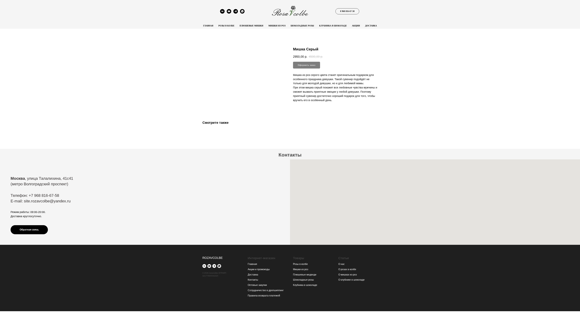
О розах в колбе (347, 269)
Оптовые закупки (257, 285)
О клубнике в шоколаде (351, 279)
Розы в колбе (226, 26)
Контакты (253, 279)
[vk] (222, 12)
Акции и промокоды (259, 269)
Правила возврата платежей (264, 295)
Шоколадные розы (302, 26)
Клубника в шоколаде (333, 26)
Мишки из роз (276, 26)
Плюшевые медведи (304, 274)
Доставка (371, 26)
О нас (341, 264)
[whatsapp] (242, 12)
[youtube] (229, 12)
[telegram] (235, 12)
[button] (29, 229)
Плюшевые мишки (251, 26)
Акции (356, 26)
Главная (208, 26)
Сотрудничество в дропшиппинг (266, 290)
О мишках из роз (347, 274)
